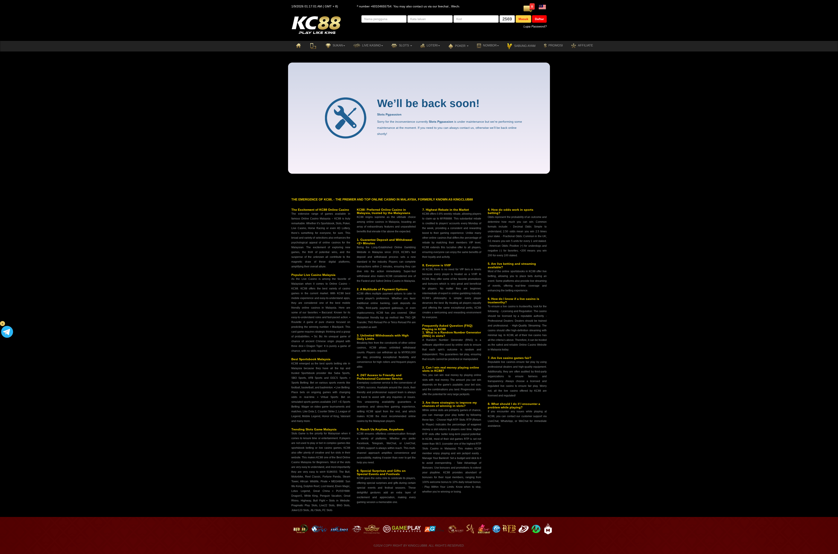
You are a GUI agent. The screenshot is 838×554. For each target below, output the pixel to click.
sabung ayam (524, 46)
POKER (460, 46)
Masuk (523, 19)
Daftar (539, 19)
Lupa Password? (535, 26)
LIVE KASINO (371, 45)
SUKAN (337, 45)
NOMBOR (489, 45)
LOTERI (432, 45)
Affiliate (585, 45)
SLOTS (404, 45)
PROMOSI (555, 45)
